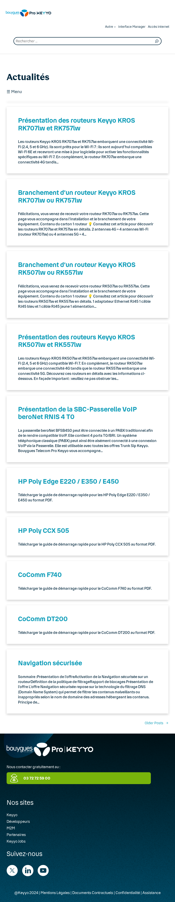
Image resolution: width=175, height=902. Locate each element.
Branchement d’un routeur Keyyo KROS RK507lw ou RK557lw (76, 268)
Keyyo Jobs (16, 841)
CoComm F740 (40, 574)
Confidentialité (128, 892)
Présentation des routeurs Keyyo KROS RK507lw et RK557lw (76, 340)
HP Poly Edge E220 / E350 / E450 (68, 481)
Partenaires (16, 834)
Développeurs (18, 821)
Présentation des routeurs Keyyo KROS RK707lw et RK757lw (76, 124)
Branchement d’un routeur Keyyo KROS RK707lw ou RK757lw (76, 196)
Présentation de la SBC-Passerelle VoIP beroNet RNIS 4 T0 (77, 413)
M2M (11, 828)
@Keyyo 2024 (26, 892)
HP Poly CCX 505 (43, 530)
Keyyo (12, 815)
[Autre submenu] (115, 27)
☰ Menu (14, 91)
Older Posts (156, 723)
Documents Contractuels (92, 892)
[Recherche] (156, 41)
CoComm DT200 (43, 619)
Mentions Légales (55, 892)
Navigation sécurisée (50, 663)
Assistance (151, 892)
